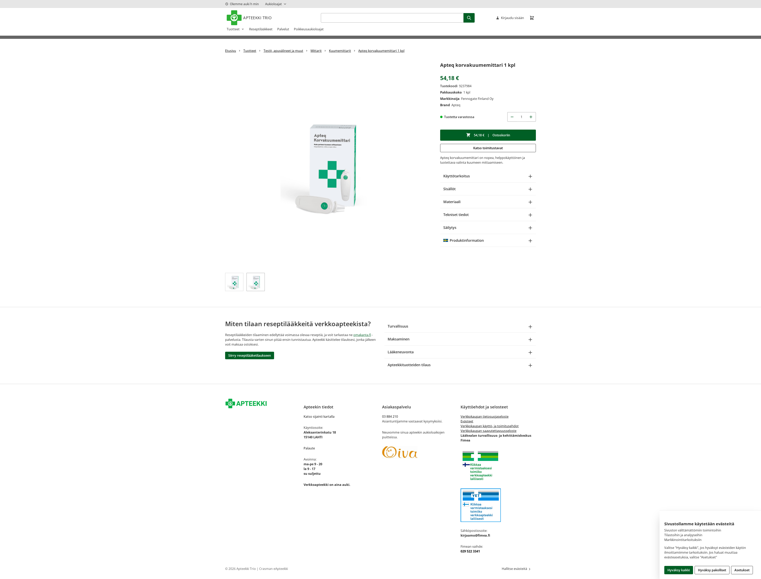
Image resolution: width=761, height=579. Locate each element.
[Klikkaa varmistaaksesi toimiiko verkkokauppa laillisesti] (498, 465)
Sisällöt (449, 188)
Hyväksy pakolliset (712, 570)
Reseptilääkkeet (260, 29)
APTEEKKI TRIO (257, 17)
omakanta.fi (362, 335)
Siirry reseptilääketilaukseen (249, 355)
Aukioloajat (273, 4)
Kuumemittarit (340, 51)
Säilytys (449, 227)
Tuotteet (233, 29)
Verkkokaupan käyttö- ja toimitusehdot (490, 426)
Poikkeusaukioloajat (309, 29)
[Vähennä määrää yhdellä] (512, 117)
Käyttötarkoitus (456, 176)
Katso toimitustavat (488, 148)
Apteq (455, 105)
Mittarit (316, 51)
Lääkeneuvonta (401, 352)
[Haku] (469, 18)
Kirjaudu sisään (512, 18)
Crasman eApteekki (273, 569)
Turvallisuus (398, 326)
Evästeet (467, 421)
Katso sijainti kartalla (319, 416)
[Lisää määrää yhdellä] (531, 117)
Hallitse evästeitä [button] (515, 569)
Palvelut (283, 29)
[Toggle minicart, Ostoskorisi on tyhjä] (532, 18)
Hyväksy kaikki (678, 570)
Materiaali (452, 201)
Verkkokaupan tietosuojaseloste (485, 416)
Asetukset (742, 570)
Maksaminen (398, 339)
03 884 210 (390, 416)
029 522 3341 (470, 551)
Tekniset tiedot (456, 214)
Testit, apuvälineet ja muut (283, 51)
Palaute (309, 448)
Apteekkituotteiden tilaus (409, 364)
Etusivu (230, 51)
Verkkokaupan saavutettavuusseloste (488, 431)
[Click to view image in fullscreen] (328, 164)
